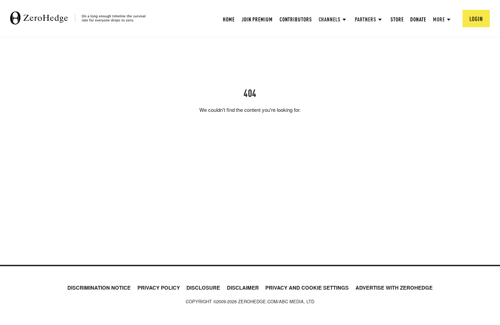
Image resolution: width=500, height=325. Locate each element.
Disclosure (203, 287)
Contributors (296, 19)
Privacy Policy (158, 287)
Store (397, 19)
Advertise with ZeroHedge (394, 287)
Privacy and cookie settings (307, 287)
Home (229, 19)
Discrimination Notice (99, 287)
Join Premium (257, 19)
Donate (418, 19)
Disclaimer (243, 287)
